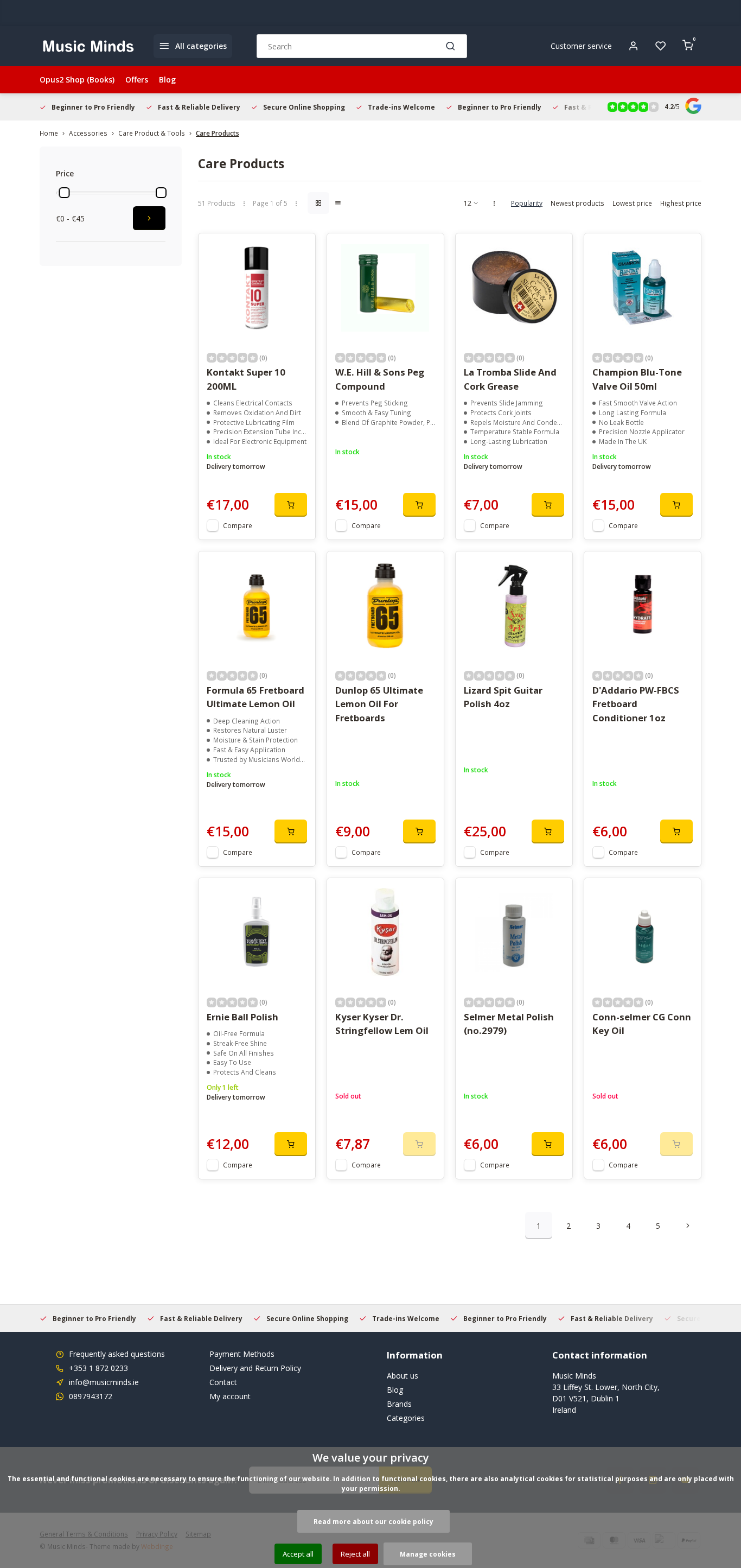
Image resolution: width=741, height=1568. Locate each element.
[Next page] (687, 1225)
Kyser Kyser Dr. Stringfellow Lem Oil (382, 1024)
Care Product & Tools (151, 133)
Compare (237, 525)
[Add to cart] (290, 505)
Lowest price (632, 203)
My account (230, 1396)
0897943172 (90, 1396)
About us (402, 1375)
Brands (399, 1404)
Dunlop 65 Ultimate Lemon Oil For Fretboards (379, 703)
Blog (167, 79)
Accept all (298, 1554)
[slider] (64, 192)
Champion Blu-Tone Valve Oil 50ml (637, 379)
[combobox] (362, 46)
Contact (223, 1382)
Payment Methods (241, 1354)
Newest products (577, 203)
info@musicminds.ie (104, 1382)
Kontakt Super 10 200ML (246, 379)
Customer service (581, 46)
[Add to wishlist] (299, 250)
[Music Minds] (88, 46)
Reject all (355, 1554)
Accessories (88, 133)
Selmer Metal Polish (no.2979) (509, 1024)
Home (49, 133)
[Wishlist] (660, 46)
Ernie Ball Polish (242, 1017)
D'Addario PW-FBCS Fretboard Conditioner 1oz (635, 703)
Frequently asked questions (117, 1354)
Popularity (526, 203)
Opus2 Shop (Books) (77, 79)
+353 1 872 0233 (98, 1368)
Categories (406, 1418)
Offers (136, 79)
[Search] (451, 46)
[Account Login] (633, 46)
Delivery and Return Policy (255, 1368)
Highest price (680, 203)
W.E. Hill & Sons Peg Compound (379, 379)
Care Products (217, 133)
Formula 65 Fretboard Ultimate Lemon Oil (255, 697)
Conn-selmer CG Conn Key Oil (641, 1024)
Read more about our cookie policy (373, 1521)
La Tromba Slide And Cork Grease (510, 379)
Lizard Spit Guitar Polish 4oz (503, 697)
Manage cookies (428, 1554)
